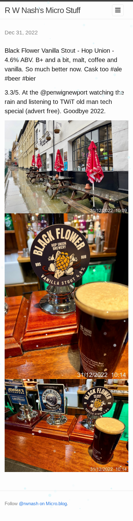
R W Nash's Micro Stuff (42, 10)
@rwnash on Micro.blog (43, 503)
